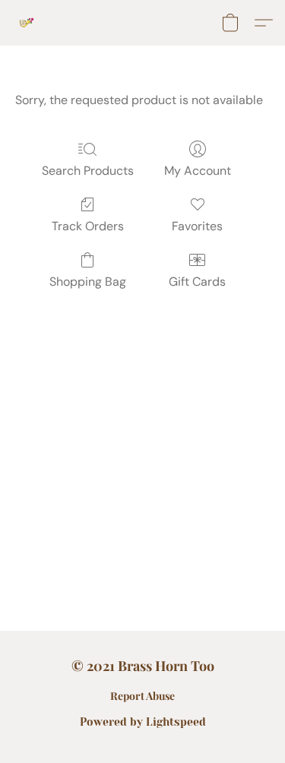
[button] (27, 23)
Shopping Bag (87, 282)
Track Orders (88, 226)
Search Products (88, 171)
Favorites (197, 226)
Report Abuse (142, 696)
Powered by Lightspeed (143, 722)
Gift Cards (197, 282)
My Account (197, 171)
